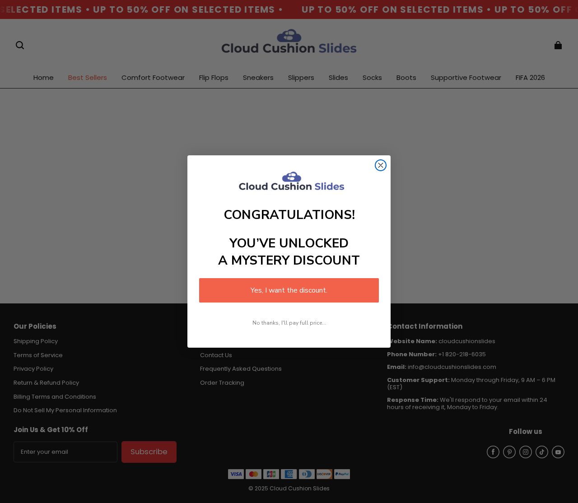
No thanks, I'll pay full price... (289, 322)
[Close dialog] (380, 165)
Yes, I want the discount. (289, 290)
